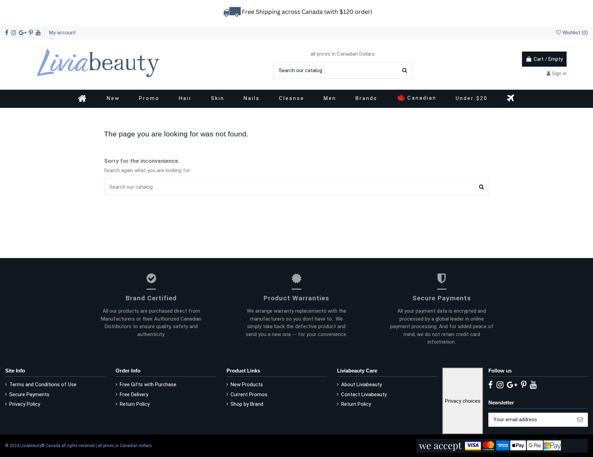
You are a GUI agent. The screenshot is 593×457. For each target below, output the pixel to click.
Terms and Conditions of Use (43, 384)
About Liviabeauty (361, 384)
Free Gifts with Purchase (148, 384)
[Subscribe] (580, 420)
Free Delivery (134, 394)
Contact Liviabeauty (364, 394)
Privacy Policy (24, 404)
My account (62, 33)
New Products (247, 384)
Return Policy (135, 404)
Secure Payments (29, 394)
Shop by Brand (247, 404)
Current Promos (249, 394)
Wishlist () (574, 33)
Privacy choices (462, 401)
